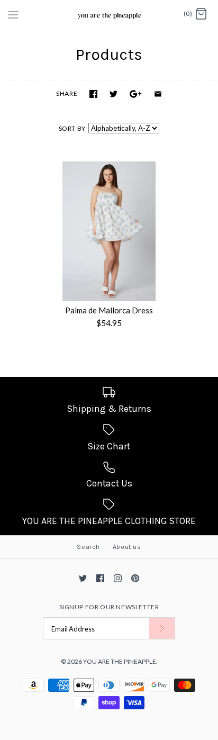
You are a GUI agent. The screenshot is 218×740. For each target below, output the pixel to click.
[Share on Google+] (136, 94)
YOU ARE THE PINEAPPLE (119, 661)
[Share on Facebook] (93, 94)
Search (88, 547)
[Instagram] (118, 578)
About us (127, 547)
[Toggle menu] (13, 14)
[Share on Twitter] (113, 94)
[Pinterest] (135, 578)
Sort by (72, 128)
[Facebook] (100, 578)
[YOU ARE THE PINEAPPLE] (109, 14)
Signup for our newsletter (109, 607)
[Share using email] (158, 94)
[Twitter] (83, 578)
